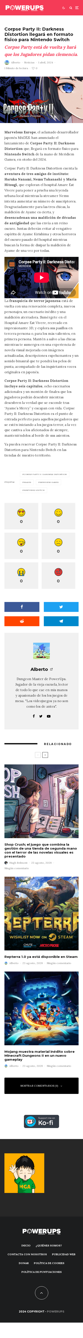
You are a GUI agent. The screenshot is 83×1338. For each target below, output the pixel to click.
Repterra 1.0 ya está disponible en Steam (41, 957)
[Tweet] (61, 607)
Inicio (26, 1245)
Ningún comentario (16, 868)
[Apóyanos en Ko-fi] (41, 1117)
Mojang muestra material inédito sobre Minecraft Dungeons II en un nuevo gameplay (39, 1056)
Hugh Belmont (18, 862)
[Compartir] (21, 607)
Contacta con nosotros (27, 1254)
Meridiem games (49, 482)
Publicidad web (63, 1254)
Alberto (15, 62)
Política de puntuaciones (41, 1272)
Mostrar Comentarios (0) (39, 1085)
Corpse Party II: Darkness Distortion (45, 474)
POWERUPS (55, 1311)
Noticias (29, 62)
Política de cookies (49, 1263)
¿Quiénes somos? (49, 1245)
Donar (24, 1263)
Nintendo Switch (34, 490)
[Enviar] (21, 621)
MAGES (27, 482)
